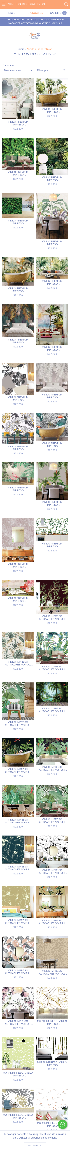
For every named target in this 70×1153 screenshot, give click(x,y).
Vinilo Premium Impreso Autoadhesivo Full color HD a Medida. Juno (18, 565)
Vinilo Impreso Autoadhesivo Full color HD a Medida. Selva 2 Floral (18, 821)
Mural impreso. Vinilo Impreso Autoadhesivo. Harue (52, 1124)
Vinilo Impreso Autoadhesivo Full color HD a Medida (18, 723)
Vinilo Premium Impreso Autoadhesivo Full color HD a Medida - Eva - (18, 448)
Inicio (21, 49)
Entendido (35, 1145)
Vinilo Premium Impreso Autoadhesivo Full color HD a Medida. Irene (18, 599)
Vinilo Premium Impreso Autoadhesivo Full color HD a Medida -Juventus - (52, 110)
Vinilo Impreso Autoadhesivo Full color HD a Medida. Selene (52, 922)
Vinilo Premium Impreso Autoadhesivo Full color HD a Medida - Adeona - (18, 341)
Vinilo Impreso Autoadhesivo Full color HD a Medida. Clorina (18, 771)
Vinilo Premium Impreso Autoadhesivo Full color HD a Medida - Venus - (18, 222)
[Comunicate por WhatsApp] (62, 1124)
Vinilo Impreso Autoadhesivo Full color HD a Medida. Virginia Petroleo (18, 868)
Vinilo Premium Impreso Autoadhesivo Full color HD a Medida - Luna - (18, 290)
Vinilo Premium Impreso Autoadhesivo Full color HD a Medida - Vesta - (52, 179)
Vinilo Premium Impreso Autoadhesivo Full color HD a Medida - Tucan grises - (52, 445)
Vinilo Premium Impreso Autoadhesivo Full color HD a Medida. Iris (52, 545)
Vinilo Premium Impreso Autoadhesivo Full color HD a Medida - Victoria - (18, 173)
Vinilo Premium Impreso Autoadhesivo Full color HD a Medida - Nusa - (52, 396)
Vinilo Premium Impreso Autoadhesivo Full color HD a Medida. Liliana (52, 503)
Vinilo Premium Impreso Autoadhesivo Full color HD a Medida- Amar (52, 348)
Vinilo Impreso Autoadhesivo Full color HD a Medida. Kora (18, 1022)
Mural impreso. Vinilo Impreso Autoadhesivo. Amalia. (18, 1116)
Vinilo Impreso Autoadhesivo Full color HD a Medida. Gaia (52, 668)
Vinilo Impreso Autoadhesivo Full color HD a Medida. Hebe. (18, 663)
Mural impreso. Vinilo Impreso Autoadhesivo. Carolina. (18, 1074)
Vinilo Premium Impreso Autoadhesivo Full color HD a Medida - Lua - (52, 282)
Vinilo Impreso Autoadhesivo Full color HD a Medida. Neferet (52, 972)
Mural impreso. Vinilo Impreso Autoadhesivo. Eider (52, 1022)
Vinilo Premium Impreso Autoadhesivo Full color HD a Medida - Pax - (18, 123)
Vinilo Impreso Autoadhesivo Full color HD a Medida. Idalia (52, 617)
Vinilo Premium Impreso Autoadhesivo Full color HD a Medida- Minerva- (18, 489)
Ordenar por (9, 65)
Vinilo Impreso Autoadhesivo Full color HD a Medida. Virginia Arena (18, 922)
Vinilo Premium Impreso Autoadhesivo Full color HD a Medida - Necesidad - (52, 243)
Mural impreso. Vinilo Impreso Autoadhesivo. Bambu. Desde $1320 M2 (52, 1064)
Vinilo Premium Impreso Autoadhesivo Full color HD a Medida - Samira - (18, 399)
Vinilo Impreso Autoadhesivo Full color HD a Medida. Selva (52, 821)
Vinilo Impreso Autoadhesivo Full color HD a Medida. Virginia (52, 871)
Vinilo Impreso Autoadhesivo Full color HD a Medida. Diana (52, 710)
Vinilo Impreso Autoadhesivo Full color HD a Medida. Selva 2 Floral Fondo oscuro (52, 768)
